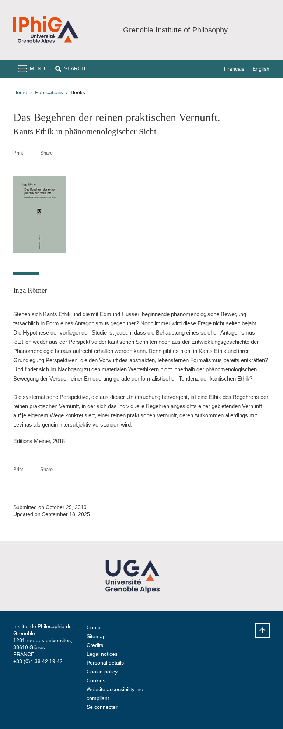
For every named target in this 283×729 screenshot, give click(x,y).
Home (20, 92)
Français (234, 69)
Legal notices (102, 654)
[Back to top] (262, 630)
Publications (49, 92)
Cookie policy (102, 672)
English (260, 69)
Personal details (105, 663)
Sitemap (96, 636)
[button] (70, 69)
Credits (95, 645)
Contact (96, 627)
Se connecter (102, 707)
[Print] (32, 153)
